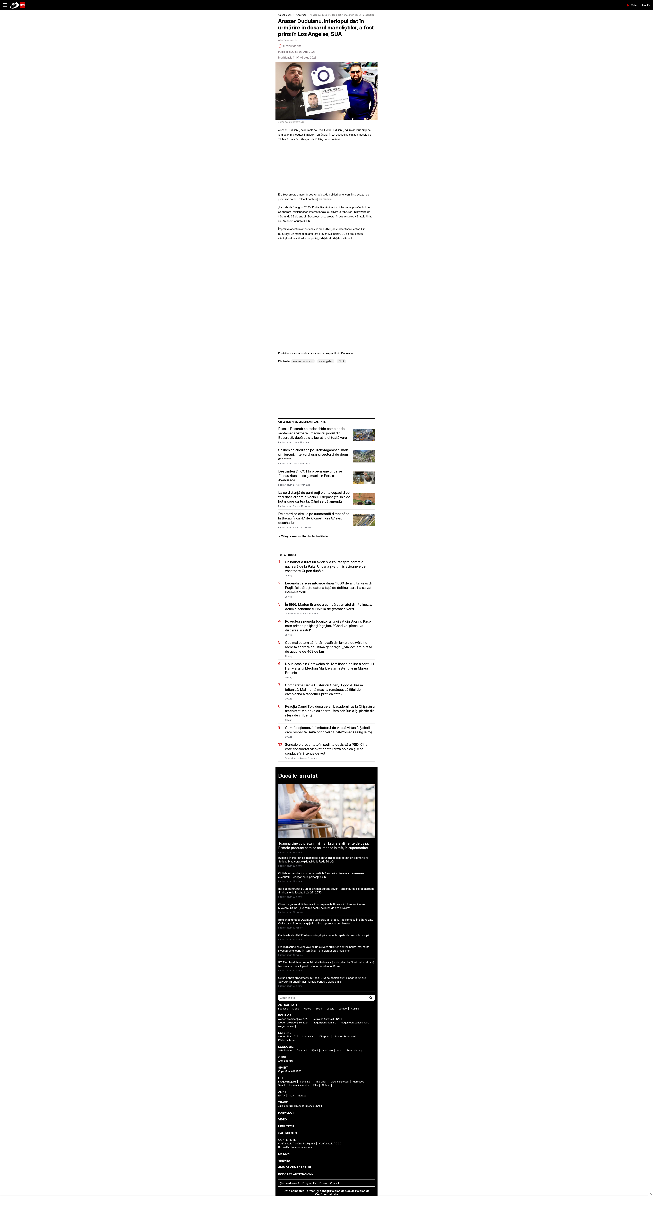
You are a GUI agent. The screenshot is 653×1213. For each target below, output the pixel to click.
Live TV (645, 5)
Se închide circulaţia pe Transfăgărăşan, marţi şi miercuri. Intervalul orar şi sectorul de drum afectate (313, 454)
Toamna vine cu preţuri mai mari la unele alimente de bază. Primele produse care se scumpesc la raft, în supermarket (323, 845)
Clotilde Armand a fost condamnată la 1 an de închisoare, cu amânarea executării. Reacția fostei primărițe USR (321, 875)
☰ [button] (5, 5)
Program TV (309, 1183)
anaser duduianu (303, 361)
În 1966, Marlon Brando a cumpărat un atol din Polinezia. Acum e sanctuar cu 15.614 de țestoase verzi (328, 607)
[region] (326, 1205)
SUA (341, 361)
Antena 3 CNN (285, 15)
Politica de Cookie (342, 1191)
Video (634, 5)
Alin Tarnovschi (287, 40)
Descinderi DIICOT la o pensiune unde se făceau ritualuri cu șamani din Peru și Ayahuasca (310, 475)
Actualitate (301, 15)
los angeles (326, 361)
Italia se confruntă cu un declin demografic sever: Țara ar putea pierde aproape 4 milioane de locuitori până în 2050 (326, 890)
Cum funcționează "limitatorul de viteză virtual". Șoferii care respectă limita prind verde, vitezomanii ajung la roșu (329, 730)
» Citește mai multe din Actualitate (303, 536)
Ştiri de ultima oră (289, 1183)
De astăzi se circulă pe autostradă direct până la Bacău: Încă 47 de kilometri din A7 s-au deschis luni (313, 518)
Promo (323, 1183)
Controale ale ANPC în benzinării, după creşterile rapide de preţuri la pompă (323, 935)
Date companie (294, 1191)
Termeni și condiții (317, 1191)
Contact (334, 1183)
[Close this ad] (650, 1193)
